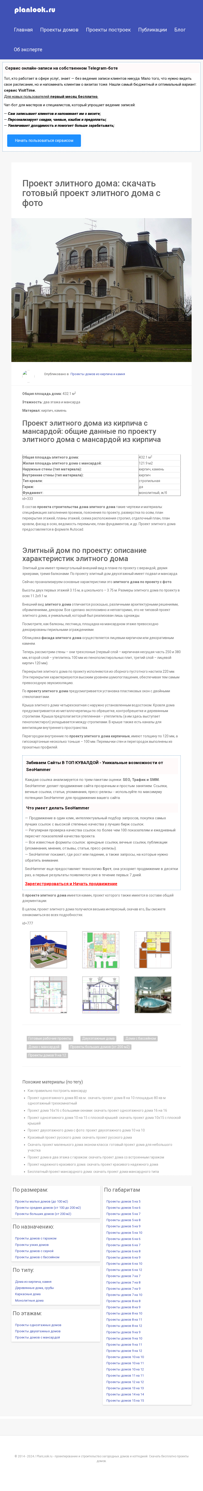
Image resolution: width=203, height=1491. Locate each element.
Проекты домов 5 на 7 (123, 1214)
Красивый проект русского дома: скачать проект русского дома (80, 1137)
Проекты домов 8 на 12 (124, 1326)
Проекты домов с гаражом (35, 1238)
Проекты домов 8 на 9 (123, 1307)
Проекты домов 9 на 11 (124, 1344)
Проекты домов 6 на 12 (124, 1270)
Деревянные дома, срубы (34, 1288)
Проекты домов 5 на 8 (123, 1220)
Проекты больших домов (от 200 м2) (100, 1047)
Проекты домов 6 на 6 (123, 1239)
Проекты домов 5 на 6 (123, 1207)
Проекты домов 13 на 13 (125, 1388)
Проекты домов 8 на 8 (123, 1301)
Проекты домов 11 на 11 (125, 1375)
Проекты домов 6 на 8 (123, 1251)
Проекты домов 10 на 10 (125, 1357)
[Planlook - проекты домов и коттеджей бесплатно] (25, 10)
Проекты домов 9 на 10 (124, 1338)
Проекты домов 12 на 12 (125, 1382)
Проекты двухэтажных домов (38, 1331)
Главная (23, 30)
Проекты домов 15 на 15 (125, 1400)
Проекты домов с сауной (34, 1251)
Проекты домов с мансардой (37, 1337)
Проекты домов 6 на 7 (123, 1245)
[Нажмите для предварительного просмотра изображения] (101, 290)
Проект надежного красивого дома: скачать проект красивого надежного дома (93, 1164)
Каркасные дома (28, 1294)
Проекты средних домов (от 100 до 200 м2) (48, 1207)
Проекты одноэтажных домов (38, 1325)
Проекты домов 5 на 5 (123, 1201)
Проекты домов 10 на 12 (125, 1369)
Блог (180, 30)
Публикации (152, 30)
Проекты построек (108, 30)
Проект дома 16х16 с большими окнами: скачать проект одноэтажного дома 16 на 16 (97, 1110)
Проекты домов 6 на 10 (124, 1263)
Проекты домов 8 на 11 (124, 1319)
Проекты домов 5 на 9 (123, 1226)
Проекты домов (59, 30)
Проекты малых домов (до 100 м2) (41, 1201)
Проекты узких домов (32, 1245)
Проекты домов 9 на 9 (123, 1332)
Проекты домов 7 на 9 (123, 1288)
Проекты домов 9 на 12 (47, 1055)
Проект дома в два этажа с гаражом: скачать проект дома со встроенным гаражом (96, 1157)
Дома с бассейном (141, 1038)
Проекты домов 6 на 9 (123, 1257)
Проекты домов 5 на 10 (124, 1232)
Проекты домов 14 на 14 (125, 1394)
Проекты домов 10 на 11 (125, 1363)
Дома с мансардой (43, 1047)
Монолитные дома (29, 1300)
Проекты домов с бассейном (37, 1257)
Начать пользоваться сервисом (44, 140)
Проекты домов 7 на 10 (124, 1295)
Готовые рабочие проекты (49, 1038)
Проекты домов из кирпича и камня (98, 374)
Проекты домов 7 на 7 (123, 1276)
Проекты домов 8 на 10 (124, 1313)
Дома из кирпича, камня (33, 1282)
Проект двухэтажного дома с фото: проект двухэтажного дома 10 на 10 (86, 1130)
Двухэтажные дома (98, 1038)
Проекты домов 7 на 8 (123, 1282)
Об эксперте (28, 49)
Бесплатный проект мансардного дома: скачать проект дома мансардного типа (93, 1172)
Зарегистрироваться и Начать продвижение (71, 883)
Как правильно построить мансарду (57, 1091)
